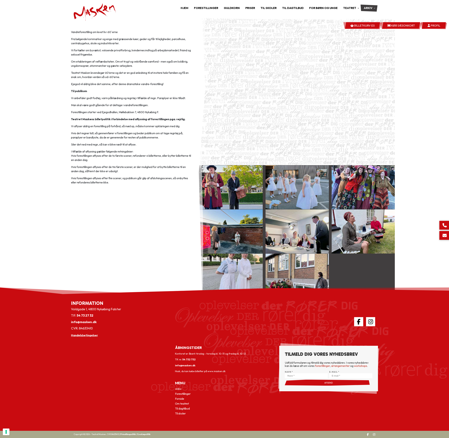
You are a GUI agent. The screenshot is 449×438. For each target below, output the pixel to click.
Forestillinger (183, 393)
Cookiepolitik (143, 434)
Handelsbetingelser (84, 335)
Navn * (289, 372)
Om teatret (182, 403)
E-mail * (334, 372)
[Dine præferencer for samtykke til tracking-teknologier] (6, 432)
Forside (179, 398)
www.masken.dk (216, 371)
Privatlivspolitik (128, 434)
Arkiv (178, 388)
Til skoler (180, 413)
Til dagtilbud (182, 408)
